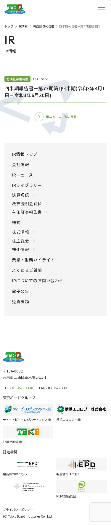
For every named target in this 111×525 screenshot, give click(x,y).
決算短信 (20, 195)
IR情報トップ (25, 154)
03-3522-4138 (22, 387)
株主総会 (20, 241)
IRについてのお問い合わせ (37, 280)
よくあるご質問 (27, 270)
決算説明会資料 (27, 203)
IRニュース (22, 175)
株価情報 (20, 249)
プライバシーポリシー (18, 509)
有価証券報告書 (27, 212)
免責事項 (20, 301)
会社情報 (20, 164)
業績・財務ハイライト (33, 260)
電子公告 (20, 291)
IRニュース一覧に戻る (61, 116)
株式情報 (20, 232)
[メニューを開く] (98, 9)
